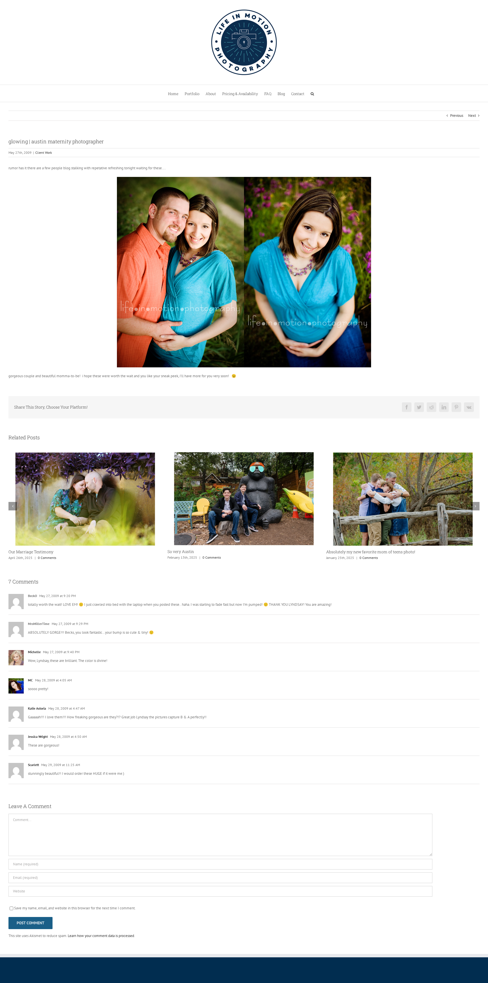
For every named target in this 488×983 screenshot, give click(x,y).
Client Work (43, 152)
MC (30, 680)
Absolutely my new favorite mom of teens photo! (211, 551)
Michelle (34, 652)
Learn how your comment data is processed (101, 935)
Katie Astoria (37, 708)
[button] (312, 93)
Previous (456, 115)
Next (472, 115)
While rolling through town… (352, 551)
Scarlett (33, 765)
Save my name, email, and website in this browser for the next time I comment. (75, 908)
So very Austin (21, 551)
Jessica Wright (38, 736)
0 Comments (52, 557)
